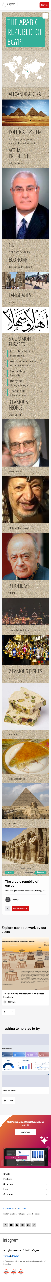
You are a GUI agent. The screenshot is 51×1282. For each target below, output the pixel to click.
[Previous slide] (5, 1012)
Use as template (20, 908)
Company (8, 1194)
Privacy (15, 1256)
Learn (6, 1189)
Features (7, 1179)
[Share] (7, 908)
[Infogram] (10, 5)
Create (6, 1174)
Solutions (7, 1184)
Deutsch (13, 1214)
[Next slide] (11, 1012)
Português (22, 1214)
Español (30, 1214)
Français (37, 1214)
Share (10, 873)
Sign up (44, 5)
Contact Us (8, 1208)
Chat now (21, 1208)
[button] (25, 69)
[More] (45, 16)
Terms (6, 1256)
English (6, 1214)
